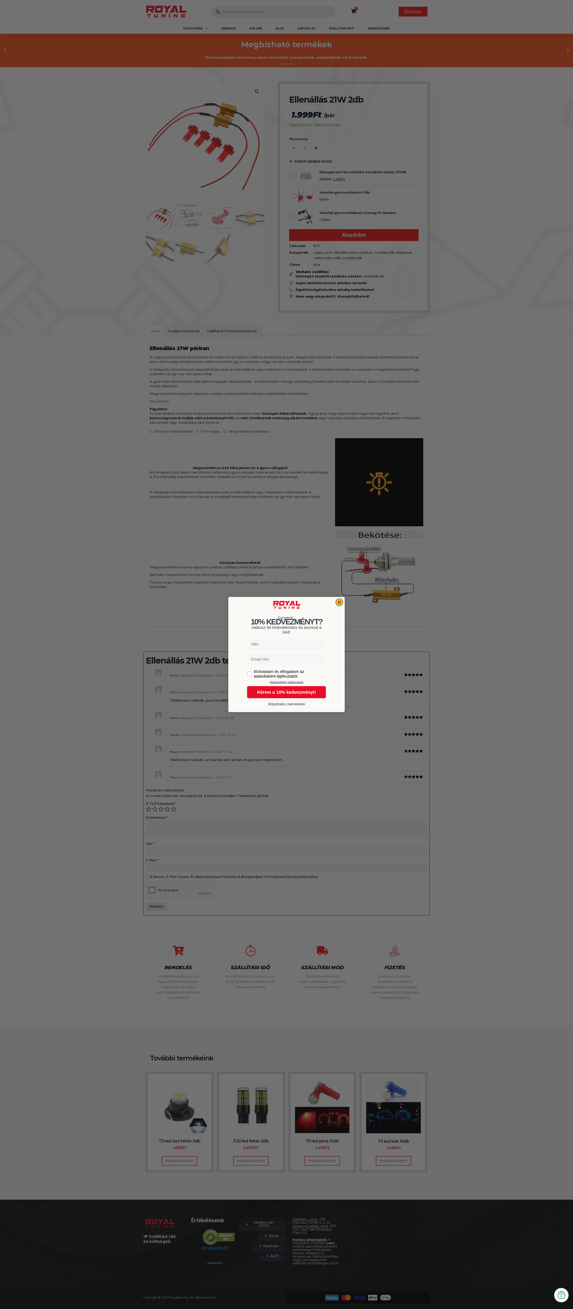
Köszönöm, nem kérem (286, 704)
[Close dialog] (339, 602)
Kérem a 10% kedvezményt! (286, 692)
